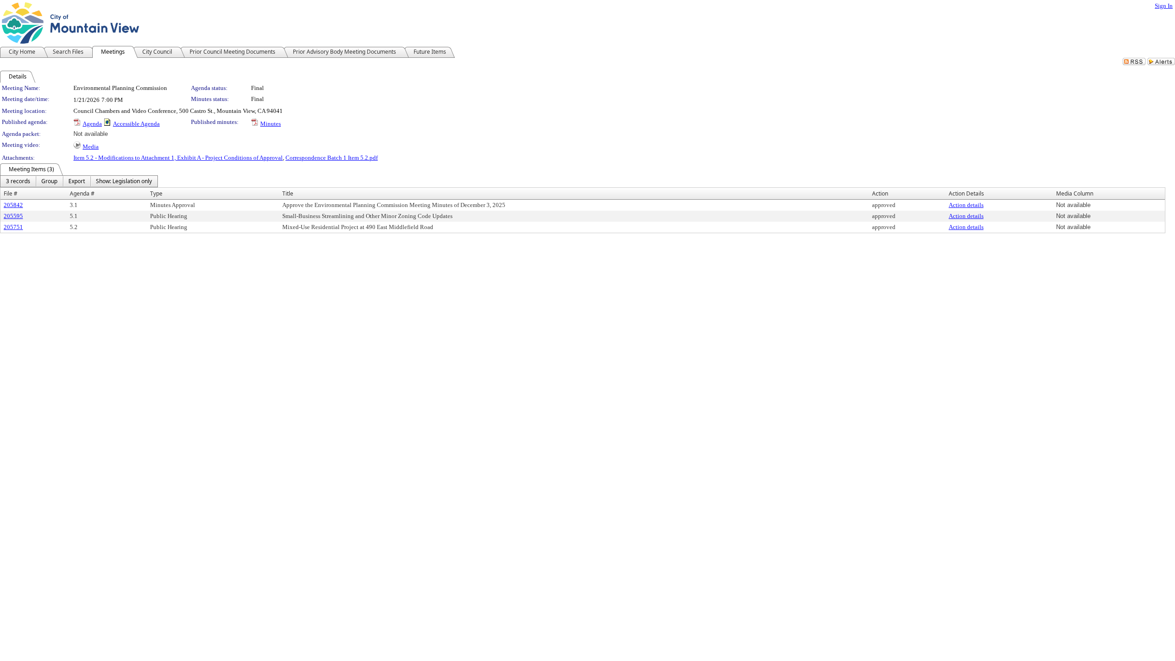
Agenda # (82, 193)
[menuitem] (18, 181)
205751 (13, 227)
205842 (13, 205)
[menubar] (79, 181)
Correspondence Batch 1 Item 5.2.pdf (331, 157)
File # (10, 193)
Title (287, 193)
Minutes (270, 123)
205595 (13, 216)
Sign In (1164, 5)
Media (91, 146)
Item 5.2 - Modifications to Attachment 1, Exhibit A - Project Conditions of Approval (178, 157)
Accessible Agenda (136, 123)
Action (880, 193)
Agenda (92, 123)
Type (156, 193)
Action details (966, 205)
